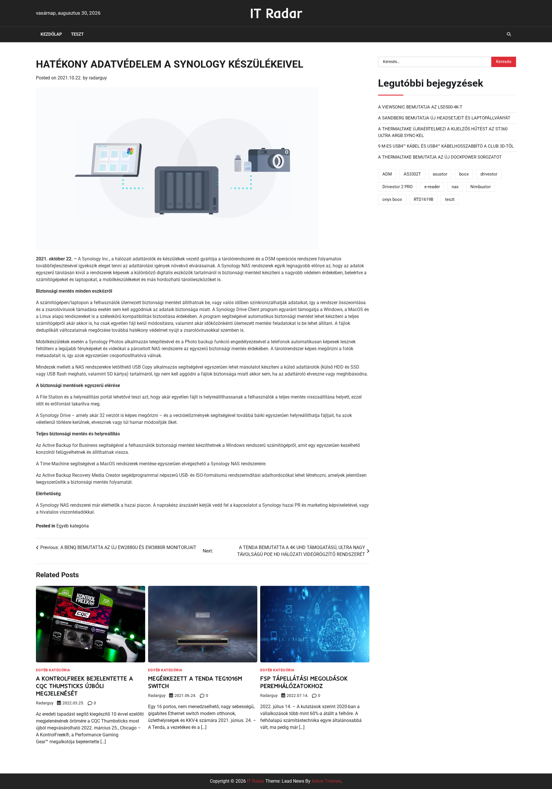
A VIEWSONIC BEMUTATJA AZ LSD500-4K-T (420, 107)
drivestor (488, 174)
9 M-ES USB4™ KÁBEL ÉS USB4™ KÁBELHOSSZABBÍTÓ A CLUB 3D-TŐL (446, 146)
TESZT (77, 34)
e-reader (432, 186)
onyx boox (392, 199)
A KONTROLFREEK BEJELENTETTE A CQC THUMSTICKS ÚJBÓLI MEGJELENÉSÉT (84, 686)
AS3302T (412, 174)
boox (464, 174)
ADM (387, 174)
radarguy (98, 78)
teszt (450, 199)
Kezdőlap (51, 34)
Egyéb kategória (72, 526)
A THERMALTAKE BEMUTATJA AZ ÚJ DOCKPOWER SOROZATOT (440, 157)
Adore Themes (326, 781)
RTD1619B (423, 199)
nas (455, 186)
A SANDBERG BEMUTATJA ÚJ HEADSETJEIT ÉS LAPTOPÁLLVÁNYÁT (444, 118)
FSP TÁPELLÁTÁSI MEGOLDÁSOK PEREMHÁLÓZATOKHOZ (304, 682)
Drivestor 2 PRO (397, 186)
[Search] (509, 34)
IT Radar (276, 13)
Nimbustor (480, 186)
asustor (440, 174)
